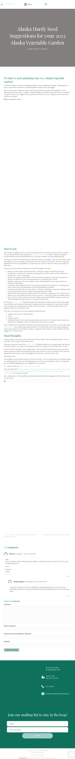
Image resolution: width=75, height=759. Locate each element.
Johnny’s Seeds (30, 344)
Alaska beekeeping (26, 371)
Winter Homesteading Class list (29, 366)
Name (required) (10, 626)
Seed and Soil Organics (39, 254)
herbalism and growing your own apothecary (47, 371)
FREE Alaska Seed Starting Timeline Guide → (57, 535)
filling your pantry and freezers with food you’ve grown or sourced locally (41, 369)
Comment (7, 604)
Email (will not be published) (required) (17, 634)
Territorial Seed (9, 327)
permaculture (8, 373)
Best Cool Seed (17, 302)
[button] (59, 4)
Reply (68, 576)
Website (7, 641)
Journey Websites (40, 755)
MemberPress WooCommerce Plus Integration (41, 758)
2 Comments (43, 49)
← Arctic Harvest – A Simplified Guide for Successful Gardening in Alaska (20, 536)
